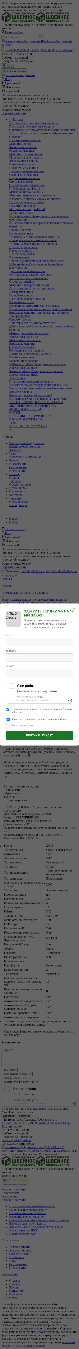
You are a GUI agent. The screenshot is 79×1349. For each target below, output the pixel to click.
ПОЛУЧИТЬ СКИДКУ (39, 735)
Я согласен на (39, 719)
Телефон (12, 650)
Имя (8, 635)
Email (10, 666)
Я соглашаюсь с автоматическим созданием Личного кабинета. (42, 710)
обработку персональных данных (47, 719)
